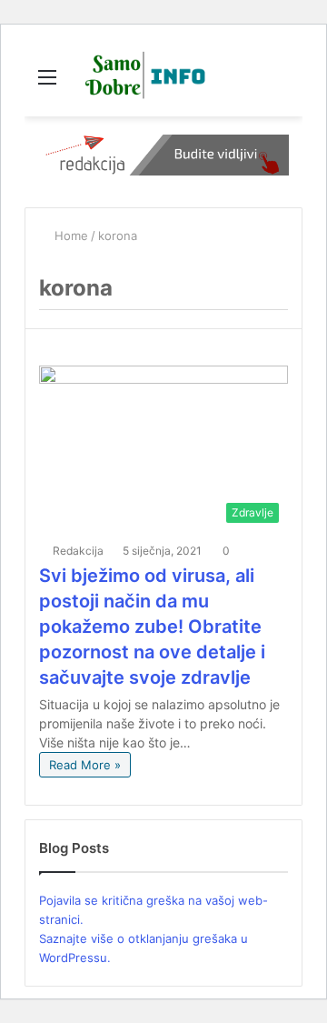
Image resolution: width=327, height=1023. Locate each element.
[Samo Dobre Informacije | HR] (141, 76)
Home (69, 235)
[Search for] (280, 83)
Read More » (85, 764)
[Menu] (47, 83)
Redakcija (78, 550)
